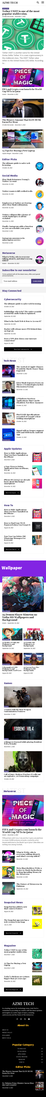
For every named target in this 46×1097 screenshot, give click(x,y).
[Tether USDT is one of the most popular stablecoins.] (23, 34)
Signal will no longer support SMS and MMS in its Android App (30, 432)
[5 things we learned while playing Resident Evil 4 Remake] (23, 729)
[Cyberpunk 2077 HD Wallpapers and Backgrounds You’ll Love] (12, 659)
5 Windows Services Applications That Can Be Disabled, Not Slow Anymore (29, 401)
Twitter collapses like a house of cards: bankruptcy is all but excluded (16, 217)
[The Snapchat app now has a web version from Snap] (37, 924)
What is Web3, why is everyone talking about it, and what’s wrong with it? (17, 259)
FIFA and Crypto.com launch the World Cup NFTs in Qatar (22, 90)
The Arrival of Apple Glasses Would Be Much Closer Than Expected (29, 369)
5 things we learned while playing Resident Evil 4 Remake (23, 743)
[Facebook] (17, 1019)
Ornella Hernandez (8, 16)
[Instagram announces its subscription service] (40, 241)
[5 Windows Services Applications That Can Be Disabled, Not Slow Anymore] (8, 403)
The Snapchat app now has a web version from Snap (16, 921)
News (4, 116)
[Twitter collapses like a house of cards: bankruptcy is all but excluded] (40, 218)
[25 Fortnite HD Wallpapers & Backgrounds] (34, 634)
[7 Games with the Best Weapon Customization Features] (23, 696)
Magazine (6, 8)
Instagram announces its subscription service (13, 239)
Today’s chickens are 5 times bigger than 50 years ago (16, 978)
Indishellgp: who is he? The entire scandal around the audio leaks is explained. (22, 313)
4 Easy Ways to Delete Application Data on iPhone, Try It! (16, 468)
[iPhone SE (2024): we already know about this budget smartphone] (37, 484)
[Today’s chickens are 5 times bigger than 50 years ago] (37, 980)
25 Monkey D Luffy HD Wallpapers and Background (10, 644)
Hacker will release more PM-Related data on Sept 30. (22, 330)
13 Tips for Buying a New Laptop (18, 151)
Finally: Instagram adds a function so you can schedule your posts (17, 227)
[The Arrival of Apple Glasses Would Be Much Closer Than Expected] (8, 371)
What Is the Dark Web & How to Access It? (22, 321)
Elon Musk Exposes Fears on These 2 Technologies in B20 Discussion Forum (29, 385)
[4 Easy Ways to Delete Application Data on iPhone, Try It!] (37, 470)
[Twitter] (25, 1019)
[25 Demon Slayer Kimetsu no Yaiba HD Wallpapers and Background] (23, 594)
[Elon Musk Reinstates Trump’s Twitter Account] (40, 182)
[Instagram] (21, 1019)
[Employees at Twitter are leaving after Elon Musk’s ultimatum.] (40, 206)
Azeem (4, 94)
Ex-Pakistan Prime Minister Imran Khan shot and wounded (18, 1084)
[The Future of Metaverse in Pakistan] (8, 888)
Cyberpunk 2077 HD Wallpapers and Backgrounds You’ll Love (12, 669)
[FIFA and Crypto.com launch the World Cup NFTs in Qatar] (23, 77)
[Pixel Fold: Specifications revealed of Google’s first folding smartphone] (8, 419)
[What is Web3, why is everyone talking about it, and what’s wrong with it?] (40, 260)
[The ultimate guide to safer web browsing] (40, 166)
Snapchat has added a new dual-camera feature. (15, 908)
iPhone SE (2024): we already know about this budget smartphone (17, 482)
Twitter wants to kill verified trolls (17, 191)
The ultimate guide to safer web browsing (16, 164)
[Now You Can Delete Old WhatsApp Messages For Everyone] (37, 540)
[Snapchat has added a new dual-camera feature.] (37, 911)
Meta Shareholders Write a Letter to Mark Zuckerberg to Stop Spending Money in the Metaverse (29, 871)
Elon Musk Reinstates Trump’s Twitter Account (15, 181)
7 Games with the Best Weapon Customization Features (17, 711)
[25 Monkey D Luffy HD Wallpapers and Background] (12, 634)
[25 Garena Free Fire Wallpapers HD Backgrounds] (34, 659)
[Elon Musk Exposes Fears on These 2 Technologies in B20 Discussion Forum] (8, 387)
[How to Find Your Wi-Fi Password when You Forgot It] (37, 527)
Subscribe (37, 281)
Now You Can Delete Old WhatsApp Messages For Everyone (15, 538)
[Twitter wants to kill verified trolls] (40, 194)
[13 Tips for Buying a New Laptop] (23, 138)
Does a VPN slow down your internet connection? (20, 340)
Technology (6, 376)
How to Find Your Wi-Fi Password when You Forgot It (17, 524)
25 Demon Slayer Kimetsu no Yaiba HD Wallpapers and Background (19, 617)
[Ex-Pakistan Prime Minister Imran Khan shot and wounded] (40, 1086)
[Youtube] (28, 1019)
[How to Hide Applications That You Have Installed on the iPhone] (37, 457)
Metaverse (6, 86)
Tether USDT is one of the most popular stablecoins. (21, 12)
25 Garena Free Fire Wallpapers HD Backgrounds (31, 669)
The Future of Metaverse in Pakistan (29, 885)
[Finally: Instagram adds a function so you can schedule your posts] (40, 229)
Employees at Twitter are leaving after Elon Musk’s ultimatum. (16, 204)
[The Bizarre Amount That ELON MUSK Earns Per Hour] (23, 108)
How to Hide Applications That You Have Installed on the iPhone (16, 455)
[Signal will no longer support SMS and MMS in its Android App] (8, 434)
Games (6, 706)
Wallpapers (6, 611)
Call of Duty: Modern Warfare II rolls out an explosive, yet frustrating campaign (22, 775)
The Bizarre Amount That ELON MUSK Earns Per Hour (21, 121)
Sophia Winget (6, 153)
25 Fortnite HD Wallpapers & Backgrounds (29, 644)
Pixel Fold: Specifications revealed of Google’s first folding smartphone (28, 417)
